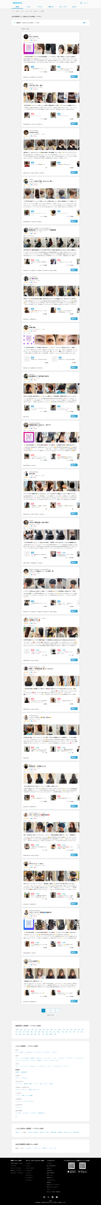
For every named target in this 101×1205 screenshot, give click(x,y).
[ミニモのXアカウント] (48, 1197)
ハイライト (33, 1060)
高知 (24, 1034)
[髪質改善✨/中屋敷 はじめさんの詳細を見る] (50, 785)
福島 (40, 1029)
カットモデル (18, 1113)
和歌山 (58, 1031)
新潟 (79, 1029)
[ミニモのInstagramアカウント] (44, 1197)
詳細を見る (74, 76)
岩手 (29, 1029)
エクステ (17, 1078)
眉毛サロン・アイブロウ (16, 1170)
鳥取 (63, 1031)
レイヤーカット (47, 1052)
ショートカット (38, 1052)
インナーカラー (47, 1058)
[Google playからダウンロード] (82, 1171)
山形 (32, 1029)
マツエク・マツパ (37, 1148)
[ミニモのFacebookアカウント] (52, 1197)
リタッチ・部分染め (24, 1058)
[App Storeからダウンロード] (71, 1171)
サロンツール (50, 1175)
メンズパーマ (18, 1107)
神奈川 (59, 1029)
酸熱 (31, 1083)
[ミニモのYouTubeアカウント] (57, 1197)
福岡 (28, 1034)
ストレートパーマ (24, 1066)
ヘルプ (48, 1189)
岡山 (70, 1031)
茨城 (44, 1029)
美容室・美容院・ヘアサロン (17, 1163)
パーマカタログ (29, 1170)
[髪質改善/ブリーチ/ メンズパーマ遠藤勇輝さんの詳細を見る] (50, 249)
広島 (74, 1031)
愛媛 (20, 1034)
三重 (35, 1031)
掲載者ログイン (50, 1177)
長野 (75, 1029)
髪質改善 (26, 1083)
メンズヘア (28, 1165)
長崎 (35, 1034)
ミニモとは (49, 1163)
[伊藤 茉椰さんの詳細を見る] (50, 347)
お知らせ (49, 1168)
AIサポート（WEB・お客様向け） (54, 1191)
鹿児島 (51, 1034)
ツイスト (49, 1066)
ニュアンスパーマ (42, 1066)
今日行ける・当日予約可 (33, 1132)
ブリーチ (46, 1060)
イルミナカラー (61, 1058)
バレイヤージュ (25, 1060)
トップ (13, 11)
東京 (67, 1029)
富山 (83, 1029)
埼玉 (55, 1029)
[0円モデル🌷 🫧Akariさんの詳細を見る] (50, 883)
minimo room (49, 1170)
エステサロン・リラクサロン (17, 1172)
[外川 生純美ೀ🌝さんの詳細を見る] (50, 980)
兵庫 (50, 1031)
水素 (41, 1083)
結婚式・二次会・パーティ (34, 1089)
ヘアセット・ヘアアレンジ (21, 1089)
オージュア (35, 1083)
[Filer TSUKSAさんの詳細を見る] (50, 56)
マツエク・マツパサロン (16, 1168)
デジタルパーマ (33, 1066)
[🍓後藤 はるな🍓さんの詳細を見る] (50, 639)
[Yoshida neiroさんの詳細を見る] (50, 152)
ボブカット (54, 1052)
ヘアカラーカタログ (30, 1168)
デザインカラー (70, 1058)
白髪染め (32, 1058)
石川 (16, 1031)
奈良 (54, 1031)
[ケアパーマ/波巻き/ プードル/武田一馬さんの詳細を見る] (50, 590)
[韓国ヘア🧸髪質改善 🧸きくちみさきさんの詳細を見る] (50, 688)
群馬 (51, 1029)
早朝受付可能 (53, 1132)
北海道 (16, 1029)
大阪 (47, 1031)
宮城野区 (36, 11)
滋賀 (39, 1031)
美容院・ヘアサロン (20, 11)
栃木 (48, 1029)
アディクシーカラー (79, 1058)
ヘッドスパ (17, 1095)
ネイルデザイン (29, 1175)
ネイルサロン (29, 1148)
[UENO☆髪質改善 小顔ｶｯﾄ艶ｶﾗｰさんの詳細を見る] (50, 542)
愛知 (32, 1031)
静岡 (28, 1031)
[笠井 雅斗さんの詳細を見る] (50, 493)
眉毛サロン (45, 1148)
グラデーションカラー (54, 1060)
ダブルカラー (39, 1058)
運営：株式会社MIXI (51, 1165)
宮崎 (47, 1034)
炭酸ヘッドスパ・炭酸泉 (27, 1095)
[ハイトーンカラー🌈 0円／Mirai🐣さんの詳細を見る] (50, 737)
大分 (43, 1034)
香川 (16, 1034)
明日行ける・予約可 (44, 1132)
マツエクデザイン (29, 1177)
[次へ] (57, 1010)
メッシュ (54, 1058)
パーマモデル (33, 1113)
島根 (67, 1031)
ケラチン (46, 1083)
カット (16, 1052)
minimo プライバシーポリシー (53, 1184)
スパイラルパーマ (57, 1066)
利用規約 (49, 1182)
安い (16, 1116)
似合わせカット (30, 1052)
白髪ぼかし (39, 1060)
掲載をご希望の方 (50, 1172)
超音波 (51, 1083)
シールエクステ (24, 1078)
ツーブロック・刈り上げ (28, 1101)
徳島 (82, 1031)
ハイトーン (17, 1060)
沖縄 (55, 1034)
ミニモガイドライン (51, 1180)
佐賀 (32, 1034)
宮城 (36, 1029)
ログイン (86, 3)
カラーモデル (26, 1113)
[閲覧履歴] (81, 3)
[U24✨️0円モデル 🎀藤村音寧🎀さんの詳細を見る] (50, 834)
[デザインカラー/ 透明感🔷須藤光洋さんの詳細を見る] (50, 931)
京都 (43, 1031)
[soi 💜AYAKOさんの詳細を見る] (50, 298)
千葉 (64, 1029)
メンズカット (18, 1101)
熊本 (39, 1034)
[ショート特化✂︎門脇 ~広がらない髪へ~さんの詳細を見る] (50, 200)
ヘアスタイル (28, 1163)
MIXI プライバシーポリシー (52, 1187)
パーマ (16, 1066)
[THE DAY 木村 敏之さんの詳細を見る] (50, 104)
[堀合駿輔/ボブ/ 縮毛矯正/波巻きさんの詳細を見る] (50, 395)
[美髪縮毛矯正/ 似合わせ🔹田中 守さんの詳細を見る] (50, 444)
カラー (16, 1058)
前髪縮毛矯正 (24, 1072)
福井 (20, 1031)
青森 (21, 1029)
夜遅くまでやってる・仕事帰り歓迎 (71, 1132)
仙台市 (30, 11)
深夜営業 (60, 1132)
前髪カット (22, 1052)
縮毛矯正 (17, 1072)
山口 (78, 1031)
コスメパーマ (65, 1066)
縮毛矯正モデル (41, 1113)
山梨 (71, 1029)
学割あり (17, 1132)
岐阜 (24, 1031)
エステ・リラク (53, 1148)
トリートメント (18, 1083)
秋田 (25, 1029)
